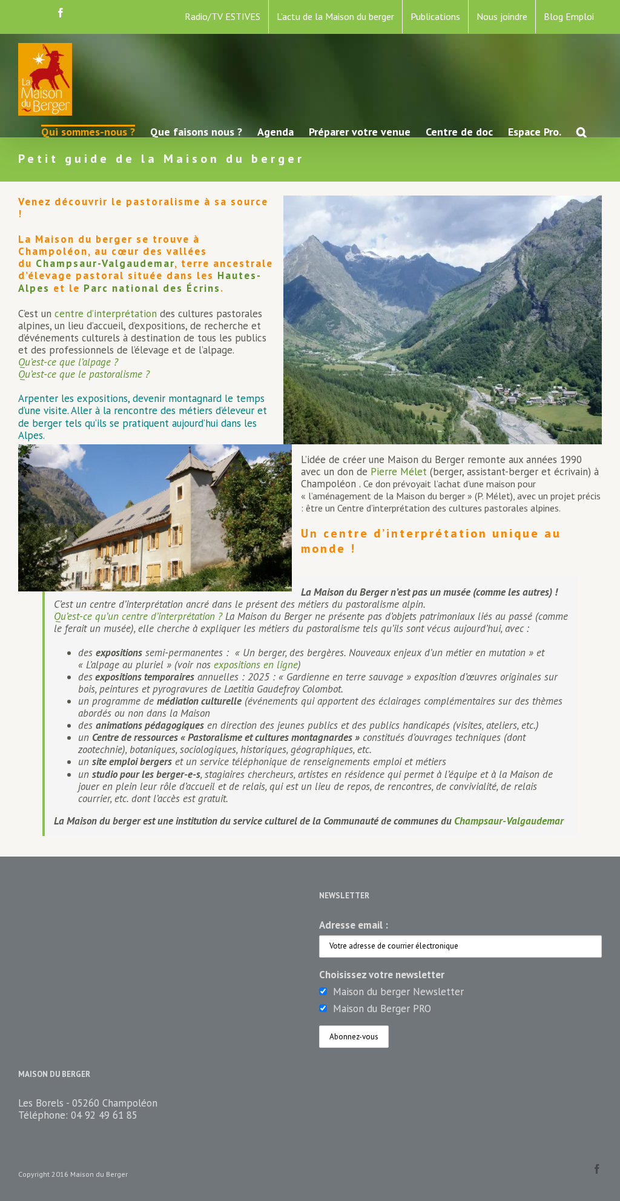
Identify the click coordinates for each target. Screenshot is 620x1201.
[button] (581, 131)
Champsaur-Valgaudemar (105, 263)
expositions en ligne (256, 664)
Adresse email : (353, 925)
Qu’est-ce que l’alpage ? (68, 362)
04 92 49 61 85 (104, 1115)
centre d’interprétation (105, 313)
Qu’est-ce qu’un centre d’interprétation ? (139, 616)
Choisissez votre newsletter (381, 974)
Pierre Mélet (399, 471)
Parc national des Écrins (152, 288)
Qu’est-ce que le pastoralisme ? (84, 374)
